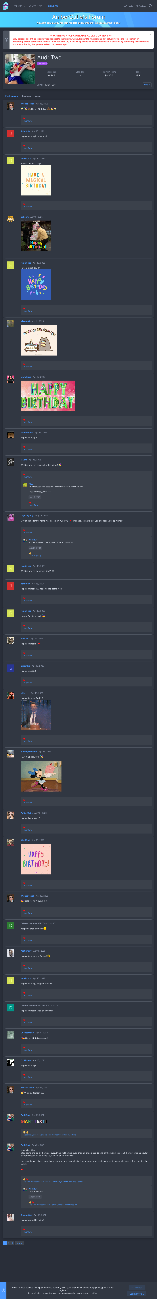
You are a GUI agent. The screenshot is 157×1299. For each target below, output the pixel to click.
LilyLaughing (27, 515)
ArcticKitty (26, 951)
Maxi (31, 484)
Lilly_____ (25, 693)
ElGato (24, 459)
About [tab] (38, 96)
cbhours (25, 217)
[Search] (150, 6)
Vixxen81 (25, 321)
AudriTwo (33, 540)
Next (19, 1243)
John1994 (25, 131)
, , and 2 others (50, 1135)
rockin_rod (26, 158)
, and (53, 1205)
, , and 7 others (53, 1181)
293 (137, 75)
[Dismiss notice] (150, 34)
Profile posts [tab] (11, 96)
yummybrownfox (29, 751)
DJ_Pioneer (26, 1060)
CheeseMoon (27, 1032)
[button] (24, 6)
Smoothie (25, 666)
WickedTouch (27, 103)
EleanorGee (26, 1215)
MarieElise (26, 377)
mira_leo (25, 638)
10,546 (51, 75)
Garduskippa (27, 432)
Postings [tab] (26, 96)
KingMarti (25, 840)
